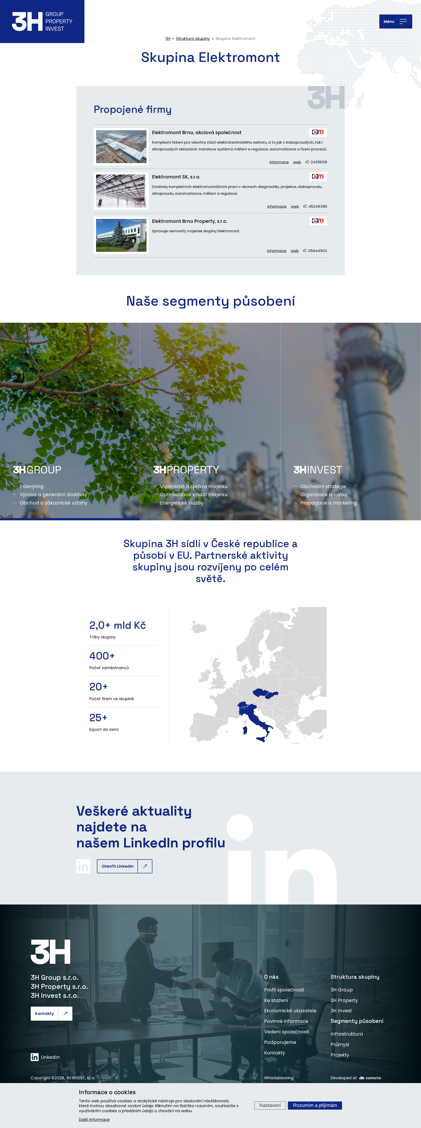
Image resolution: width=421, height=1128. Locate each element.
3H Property (344, 1000)
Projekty (340, 1055)
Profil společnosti (284, 990)
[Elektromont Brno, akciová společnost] (121, 146)
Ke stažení (276, 1000)
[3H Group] (70, 421)
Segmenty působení (357, 1020)
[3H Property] (210, 421)
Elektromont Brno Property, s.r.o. (189, 221)
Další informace (94, 1119)
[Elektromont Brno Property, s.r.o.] (121, 235)
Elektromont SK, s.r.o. (176, 177)
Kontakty (44, 1013)
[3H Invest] (351, 421)
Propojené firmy (133, 109)
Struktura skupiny (355, 976)
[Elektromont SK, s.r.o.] (121, 191)
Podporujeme (280, 1042)
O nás (271, 976)
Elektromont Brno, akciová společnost (197, 132)
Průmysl (340, 1044)
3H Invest (341, 1010)
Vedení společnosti (286, 1032)
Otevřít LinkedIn (118, 866)
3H (168, 38)
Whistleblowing (279, 1078)
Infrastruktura (347, 1034)
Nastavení (270, 1105)
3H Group (342, 990)
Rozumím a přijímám (315, 1105)
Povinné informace (286, 1021)
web (297, 162)
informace (279, 162)
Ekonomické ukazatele (290, 1010)
